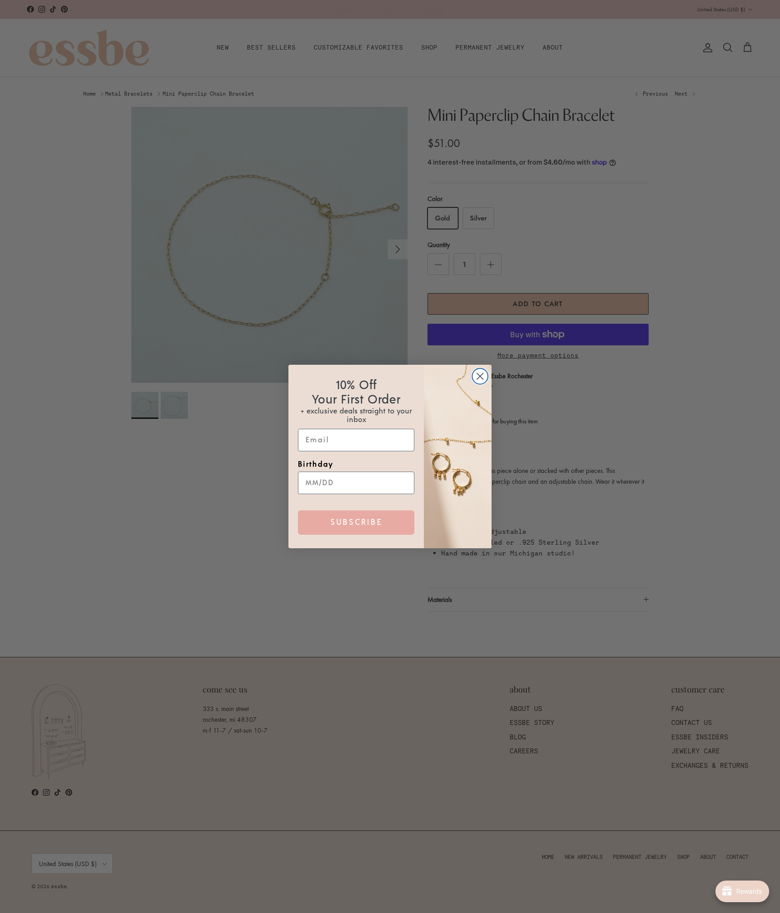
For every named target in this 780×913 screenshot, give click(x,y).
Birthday (315, 464)
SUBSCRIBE (356, 522)
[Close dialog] (480, 376)
